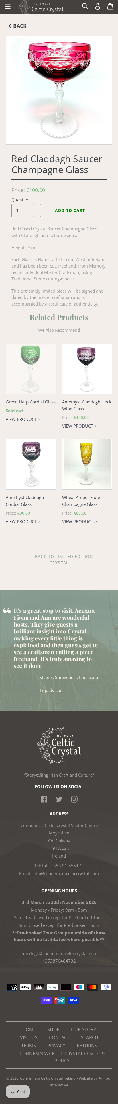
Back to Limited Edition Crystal (63, 559)
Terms (28, 1045)
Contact (59, 1037)
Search (89, 1037)
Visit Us (29, 1037)
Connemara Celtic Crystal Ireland (48, 1078)
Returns (87, 1045)
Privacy (56, 1045)
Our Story (83, 1029)
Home (29, 1029)
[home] (59, 762)
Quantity (19, 199)
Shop (53, 1029)
